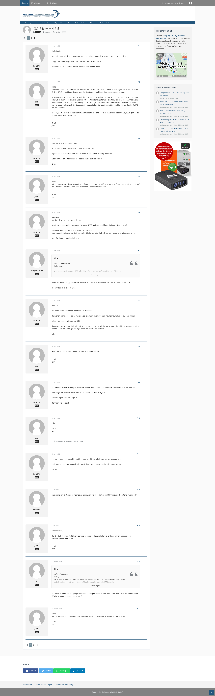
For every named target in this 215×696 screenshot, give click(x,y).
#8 (139, 346)
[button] (30, 670)
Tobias (162, 98)
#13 (138, 525)
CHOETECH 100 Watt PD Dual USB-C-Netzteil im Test (174, 130)
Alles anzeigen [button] (95, 275)
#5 (139, 212)
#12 (138, 490)
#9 (139, 382)
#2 (139, 82)
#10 (138, 418)
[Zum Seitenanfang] (211, 692)
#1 (139, 46)
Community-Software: (107, 692)
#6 (139, 250)
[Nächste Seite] (34, 38)
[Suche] (191, 3)
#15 (138, 608)
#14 (138, 561)
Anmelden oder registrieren (173, 3)
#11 (138, 454)
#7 (139, 300)
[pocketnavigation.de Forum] (107, 14)
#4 (139, 176)
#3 (139, 138)
